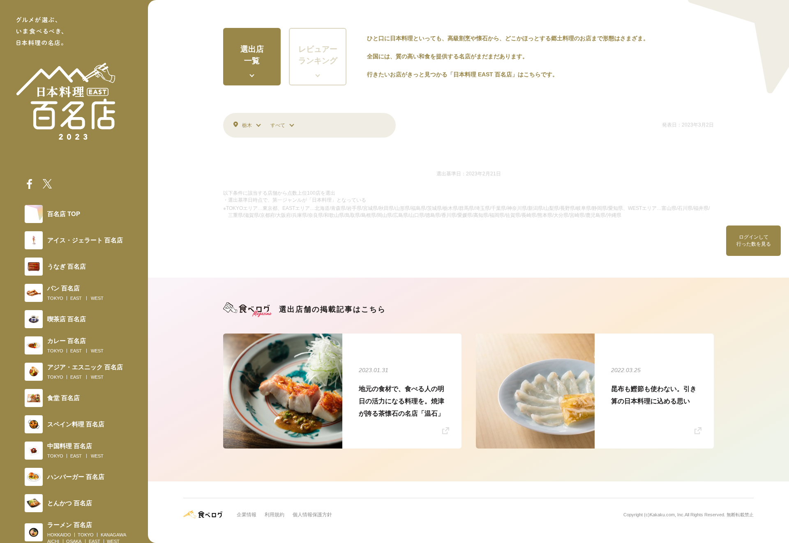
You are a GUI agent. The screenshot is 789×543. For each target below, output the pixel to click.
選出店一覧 (252, 55)
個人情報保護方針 (312, 515)
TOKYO (55, 298)
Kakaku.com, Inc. (667, 514)
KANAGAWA (113, 534)
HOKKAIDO (59, 534)
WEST (97, 298)
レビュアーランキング (317, 55)
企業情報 (246, 515)
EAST (76, 298)
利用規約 (274, 515)
